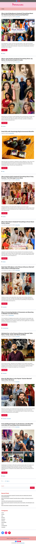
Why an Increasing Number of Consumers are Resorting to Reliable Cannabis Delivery (17, 312)
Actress (4, 126)
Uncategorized (5, 328)
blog (3, 171)
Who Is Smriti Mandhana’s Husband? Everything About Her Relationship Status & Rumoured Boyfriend (17, 14)
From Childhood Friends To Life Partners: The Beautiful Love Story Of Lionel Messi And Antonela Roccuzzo (17, 424)
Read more (4, 122)
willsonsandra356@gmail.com (23, 538)
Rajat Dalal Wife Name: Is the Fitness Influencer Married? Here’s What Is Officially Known (17, 267)
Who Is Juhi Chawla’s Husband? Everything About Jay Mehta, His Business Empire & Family (17, 59)
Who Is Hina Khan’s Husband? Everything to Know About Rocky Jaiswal (14, 505)
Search (32, 487)
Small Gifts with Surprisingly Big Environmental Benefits (17, 131)
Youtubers (5, 373)
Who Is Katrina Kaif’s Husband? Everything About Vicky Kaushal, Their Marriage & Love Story (17, 177)
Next (8, 481)
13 (5, 481)
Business (3, 517)
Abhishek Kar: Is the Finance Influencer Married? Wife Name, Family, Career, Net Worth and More (17, 334)
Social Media (3, 522)
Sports (4, 53)
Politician (3, 520)
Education (9, 418)
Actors (2, 512)
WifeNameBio (22, 542)
